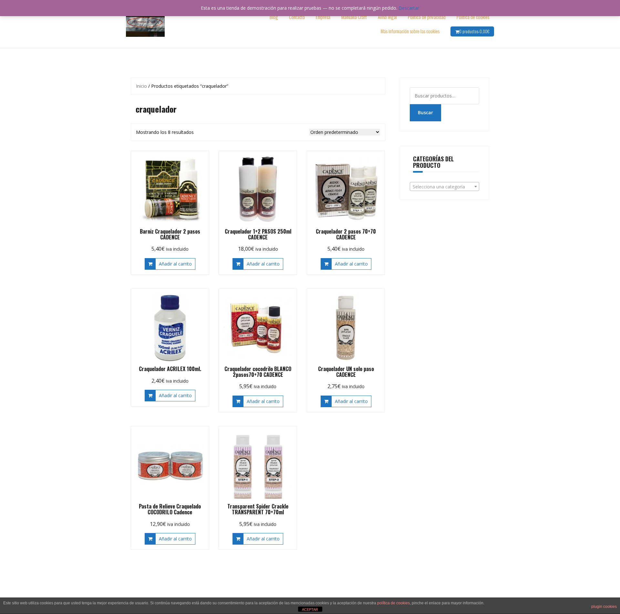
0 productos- (474, 31)
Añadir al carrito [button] (175, 264)
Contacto (297, 16)
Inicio (141, 86)
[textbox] (444, 186)
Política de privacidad (427, 16)
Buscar (425, 112)
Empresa (323, 16)
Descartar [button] (408, 8)
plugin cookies (604, 606)
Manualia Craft (354, 16)
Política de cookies (473, 16)
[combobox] (445, 186)
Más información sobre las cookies (410, 31)
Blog (274, 16)
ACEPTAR (310, 609)
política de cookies (393, 603)
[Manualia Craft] (145, 23)
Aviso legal (387, 16)
